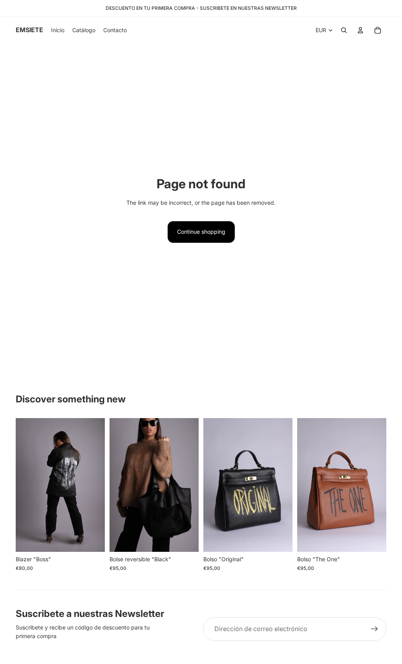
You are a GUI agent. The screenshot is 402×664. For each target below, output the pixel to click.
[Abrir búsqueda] (344, 30)
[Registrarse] (374, 629)
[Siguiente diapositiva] (99, 484)
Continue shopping (201, 231)
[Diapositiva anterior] (22, 484)
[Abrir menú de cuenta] (360, 30)
